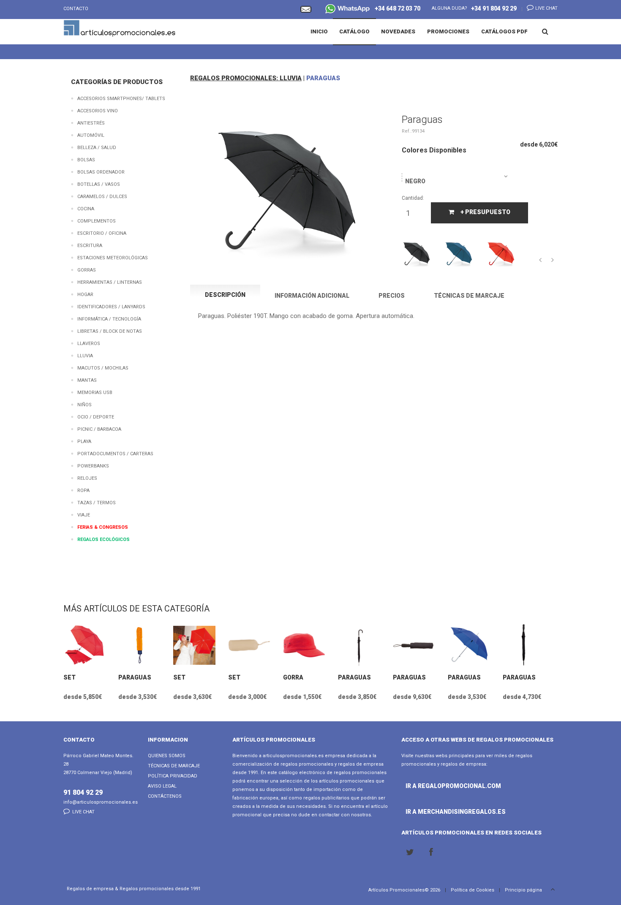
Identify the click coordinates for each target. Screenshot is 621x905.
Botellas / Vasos (98, 184)
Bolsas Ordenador (101, 172)
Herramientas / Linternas (109, 282)
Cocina (85, 209)
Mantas (87, 380)
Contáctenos (165, 796)
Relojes (87, 478)
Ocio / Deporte (95, 417)
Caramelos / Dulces (102, 196)
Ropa (83, 490)
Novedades (398, 31)
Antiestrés (91, 123)
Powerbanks (93, 466)
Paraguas (134, 677)
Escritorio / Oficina (101, 233)
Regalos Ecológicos (103, 539)
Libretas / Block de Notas (109, 331)
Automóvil (90, 135)
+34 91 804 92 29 (494, 8)
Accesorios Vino (97, 111)
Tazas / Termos (96, 502)
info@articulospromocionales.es (100, 802)
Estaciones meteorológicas (112, 258)
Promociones (448, 31)
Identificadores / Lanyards (111, 307)
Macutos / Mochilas (102, 368)
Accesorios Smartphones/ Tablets (121, 98)
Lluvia (85, 356)
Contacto (75, 8)
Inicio (319, 31)
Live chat (546, 8)
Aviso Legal (162, 786)
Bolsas (86, 160)
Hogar (85, 294)
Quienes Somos (166, 755)
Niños (84, 405)
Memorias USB (94, 392)
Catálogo (354, 31)
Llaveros (88, 343)
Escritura (89, 245)
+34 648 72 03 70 (395, 8)
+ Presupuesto (485, 212)
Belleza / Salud (96, 147)
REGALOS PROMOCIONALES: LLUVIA (246, 78)
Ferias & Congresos (102, 527)
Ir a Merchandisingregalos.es (428, 811)
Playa (84, 441)
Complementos (96, 221)
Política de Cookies (472, 890)
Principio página (524, 890)
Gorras (86, 270)
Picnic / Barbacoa (99, 429)
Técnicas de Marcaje (174, 766)
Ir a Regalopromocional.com (428, 786)
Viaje (83, 515)
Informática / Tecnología (109, 319)
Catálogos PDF (504, 31)
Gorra (293, 677)
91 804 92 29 (83, 792)
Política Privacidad (172, 776)
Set (69, 677)
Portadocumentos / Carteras (115, 454)
